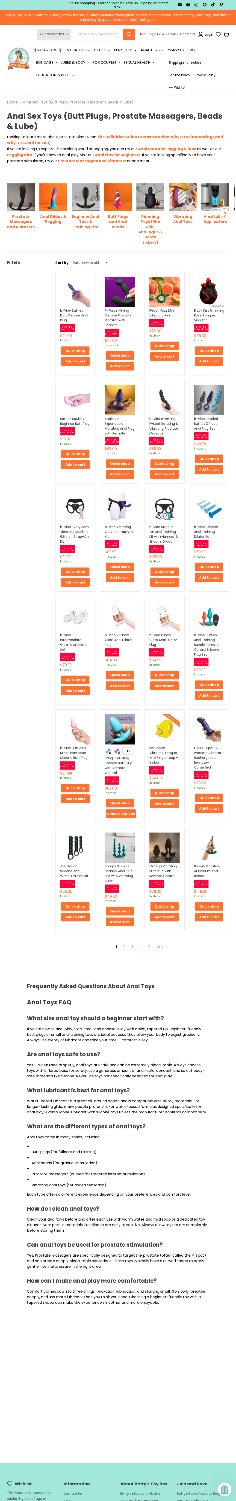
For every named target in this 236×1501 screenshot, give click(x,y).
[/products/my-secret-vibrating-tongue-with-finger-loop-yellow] (164, 729)
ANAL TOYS (150, 50)
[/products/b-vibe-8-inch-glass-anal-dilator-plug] (164, 616)
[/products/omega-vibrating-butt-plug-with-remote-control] (164, 848)
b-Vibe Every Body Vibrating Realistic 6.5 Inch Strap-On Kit (74, 534)
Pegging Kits (19, 155)
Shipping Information (185, 62)
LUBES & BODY (73, 62)
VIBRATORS (77, 50)
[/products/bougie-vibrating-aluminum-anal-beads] (209, 848)
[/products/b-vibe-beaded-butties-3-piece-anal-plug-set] (209, 400)
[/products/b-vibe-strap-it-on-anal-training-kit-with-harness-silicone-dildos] (164, 508)
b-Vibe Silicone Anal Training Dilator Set (206, 532)
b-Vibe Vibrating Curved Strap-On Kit (119, 532)
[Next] (224, 214)
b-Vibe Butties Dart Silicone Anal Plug (74, 315)
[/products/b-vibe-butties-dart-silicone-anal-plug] (75, 292)
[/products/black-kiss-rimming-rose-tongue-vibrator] (209, 292)
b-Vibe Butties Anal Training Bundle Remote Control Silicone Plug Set (206, 645)
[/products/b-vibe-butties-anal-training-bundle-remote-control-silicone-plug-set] (209, 616)
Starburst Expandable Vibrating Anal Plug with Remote (120, 426)
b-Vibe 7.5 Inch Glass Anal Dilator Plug (119, 640)
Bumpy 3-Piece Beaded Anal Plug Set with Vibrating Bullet (119, 873)
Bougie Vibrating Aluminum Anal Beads (207, 871)
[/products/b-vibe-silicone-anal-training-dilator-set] (209, 508)
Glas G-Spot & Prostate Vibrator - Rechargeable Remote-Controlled (209, 758)
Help (142, 34)
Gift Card (187, 34)
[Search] (129, 34)
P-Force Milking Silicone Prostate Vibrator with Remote (118, 317)
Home (12, 102)
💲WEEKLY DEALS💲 (47, 50)
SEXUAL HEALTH (137, 62)
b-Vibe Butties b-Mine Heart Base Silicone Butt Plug (74, 753)
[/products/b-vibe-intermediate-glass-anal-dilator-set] (75, 616)
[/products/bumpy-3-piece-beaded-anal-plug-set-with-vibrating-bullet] (120, 848)
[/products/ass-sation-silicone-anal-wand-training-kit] (75, 848)
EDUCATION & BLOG (53, 75)
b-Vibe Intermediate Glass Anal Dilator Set (74, 642)
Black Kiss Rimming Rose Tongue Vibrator (209, 315)
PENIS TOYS (124, 50)
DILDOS (100, 50)
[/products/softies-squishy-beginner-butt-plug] (75, 400)
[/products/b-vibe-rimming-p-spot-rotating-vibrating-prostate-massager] (164, 400)
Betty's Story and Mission (140, 1493)
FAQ (192, 50)
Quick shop (75, 350)
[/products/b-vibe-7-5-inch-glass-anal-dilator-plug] (120, 616)
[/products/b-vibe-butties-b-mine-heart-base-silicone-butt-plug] (75, 729)
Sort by (61, 263)
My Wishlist (177, 87)
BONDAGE (45, 62)
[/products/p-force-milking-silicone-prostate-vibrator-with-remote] (120, 292)
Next (161, 946)
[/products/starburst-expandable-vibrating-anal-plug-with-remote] (120, 400)
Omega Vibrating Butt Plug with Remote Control (163, 871)
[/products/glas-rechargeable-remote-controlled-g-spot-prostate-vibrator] (209, 729)
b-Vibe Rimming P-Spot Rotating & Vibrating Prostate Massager (163, 426)
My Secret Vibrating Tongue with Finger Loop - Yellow (163, 755)
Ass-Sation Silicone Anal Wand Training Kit (74, 871)
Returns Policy (179, 75)
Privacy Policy (205, 75)
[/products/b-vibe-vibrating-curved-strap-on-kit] (120, 508)
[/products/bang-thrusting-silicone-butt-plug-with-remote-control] (120, 729)
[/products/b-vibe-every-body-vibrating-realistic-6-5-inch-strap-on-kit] (75, 508)
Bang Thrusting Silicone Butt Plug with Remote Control (118, 765)
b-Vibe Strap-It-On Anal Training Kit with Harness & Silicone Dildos (163, 534)
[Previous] (11, 214)
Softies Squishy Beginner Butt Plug (74, 421)
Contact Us (175, 50)
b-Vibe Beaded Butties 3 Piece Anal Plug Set (206, 423)
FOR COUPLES (104, 62)
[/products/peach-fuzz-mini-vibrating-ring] (164, 292)
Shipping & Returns (163, 34)
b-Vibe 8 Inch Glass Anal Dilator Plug (163, 640)
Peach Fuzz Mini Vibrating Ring (161, 313)
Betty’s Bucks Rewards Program (202, 1493)
